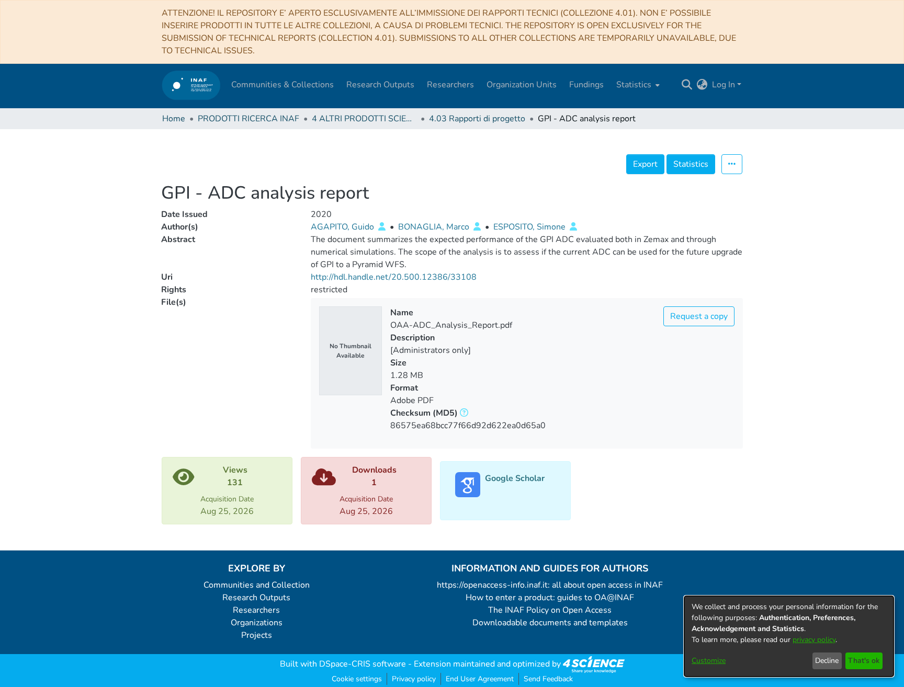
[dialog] (789, 636)
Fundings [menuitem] (586, 84)
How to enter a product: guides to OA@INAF (550, 597)
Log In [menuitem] (723, 84)
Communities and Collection (257, 585)
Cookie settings (357, 679)
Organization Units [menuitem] (522, 84)
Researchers (256, 610)
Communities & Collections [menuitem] (282, 84)
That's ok (863, 661)
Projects (256, 635)
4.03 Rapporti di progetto (477, 118)
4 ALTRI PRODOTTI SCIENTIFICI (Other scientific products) (364, 118)
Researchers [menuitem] (450, 84)
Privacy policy (414, 679)
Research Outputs (256, 597)
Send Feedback (548, 679)
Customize (709, 661)
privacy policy (814, 640)
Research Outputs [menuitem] (380, 84)
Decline (827, 661)
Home (173, 118)
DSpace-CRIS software (362, 664)
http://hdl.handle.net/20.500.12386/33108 (394, 277)
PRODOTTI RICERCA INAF (248, 118)
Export (645, 164)
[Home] (191, 85)
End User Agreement (480, 679)
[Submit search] (687, 84)
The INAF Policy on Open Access (550, 610)
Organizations (256, 622)
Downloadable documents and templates (550, 622)
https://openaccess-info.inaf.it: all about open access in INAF (550, 585)
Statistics (690, 164)
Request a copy (699, 316)
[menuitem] (637, 85)
